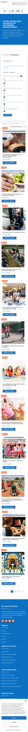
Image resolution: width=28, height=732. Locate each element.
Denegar (14, 722)
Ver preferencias (14, 726)
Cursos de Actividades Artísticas (12, 88)
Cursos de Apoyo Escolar (13, 76)
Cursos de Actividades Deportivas (13, 102)
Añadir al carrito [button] (10, 162)
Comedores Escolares (7, 663)
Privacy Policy (18, 730)
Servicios (3, 636)
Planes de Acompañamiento (9, 660)
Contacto (3, 642)
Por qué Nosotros (6, 633)
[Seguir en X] (6, 621)
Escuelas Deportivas (7, 657)
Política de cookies (10, 730)
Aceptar (14, 718)
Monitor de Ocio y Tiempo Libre (9, 678)
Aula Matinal (4, 651)
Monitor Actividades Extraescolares (11, 686)
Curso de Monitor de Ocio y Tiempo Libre (13, 81)
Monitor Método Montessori (8, 683)
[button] (25, 701)
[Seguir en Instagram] (9, 621)
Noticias (3, 639)
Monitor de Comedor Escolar (9, 680)
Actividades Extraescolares (8, 654)
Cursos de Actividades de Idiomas (12, 95)
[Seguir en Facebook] (2, 621)
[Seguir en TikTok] (13, 621)
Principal (3, 630)
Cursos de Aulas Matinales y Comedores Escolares (11, 109)
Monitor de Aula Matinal (7, 675)
